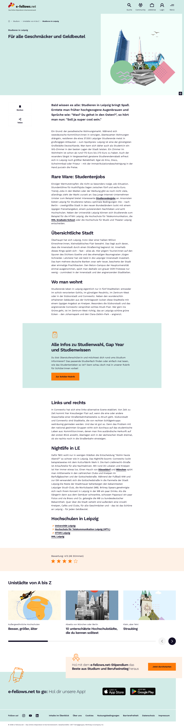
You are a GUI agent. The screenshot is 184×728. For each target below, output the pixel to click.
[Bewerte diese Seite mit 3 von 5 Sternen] (64, 561)
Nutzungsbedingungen (108, 716)
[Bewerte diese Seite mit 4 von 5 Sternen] (70, 561)
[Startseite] (9, 21)
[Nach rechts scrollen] (172, 641)
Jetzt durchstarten (162, 667)
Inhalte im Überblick (59, 716)
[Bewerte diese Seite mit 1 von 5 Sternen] (53, 561)
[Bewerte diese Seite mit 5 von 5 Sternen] (75, 561)
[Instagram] (23, 715)
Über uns (77, 716)
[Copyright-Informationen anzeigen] (180, 93)
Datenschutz (148, 716)
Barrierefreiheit (130, 716)
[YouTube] (30, 715)
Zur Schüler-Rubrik (65, 376)
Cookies (89, 716)
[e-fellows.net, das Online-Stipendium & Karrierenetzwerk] (22, 7)
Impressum (164, 716)
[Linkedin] (37, 715)
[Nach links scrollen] (162, 641)
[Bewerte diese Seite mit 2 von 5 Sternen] (59, 561)
